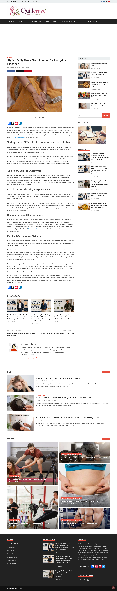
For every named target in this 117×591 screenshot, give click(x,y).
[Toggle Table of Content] (48, 117)
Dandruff (38, 376)
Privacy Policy (11, 554)
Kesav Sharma (51, 420)
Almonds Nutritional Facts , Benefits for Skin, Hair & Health (99, 84)
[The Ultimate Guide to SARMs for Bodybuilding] (84, 518)
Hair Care (22, 21)
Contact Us (11, 547)
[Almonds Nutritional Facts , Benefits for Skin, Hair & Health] (84, 82)
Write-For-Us (92, 21)
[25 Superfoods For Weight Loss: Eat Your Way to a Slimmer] (84, 93)
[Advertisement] (58, 40)
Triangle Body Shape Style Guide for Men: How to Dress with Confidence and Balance (64, 317)
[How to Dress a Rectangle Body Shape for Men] (84, 72)
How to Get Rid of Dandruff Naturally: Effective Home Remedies (63, 398)
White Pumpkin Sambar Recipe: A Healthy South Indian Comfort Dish (99, 205)
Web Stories (36, 1)
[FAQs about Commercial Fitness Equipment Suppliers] (32, 507)
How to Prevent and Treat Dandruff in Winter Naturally (60, 378)
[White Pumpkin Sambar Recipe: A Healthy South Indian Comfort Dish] (84, 203)
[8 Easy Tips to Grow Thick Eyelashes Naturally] (84, 104)
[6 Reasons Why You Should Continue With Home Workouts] (84, 452)
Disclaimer (10, 550)
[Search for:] (94, 115)
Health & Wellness (68, 21)
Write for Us (28, 1)
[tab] (83, 58)
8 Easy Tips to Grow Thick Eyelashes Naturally (99, 105)
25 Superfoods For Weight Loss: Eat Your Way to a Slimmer (99, 95)
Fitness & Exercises (14, 476)
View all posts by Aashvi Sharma (32, 358)
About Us (21, 1)
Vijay (24, 482)
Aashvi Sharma (25, 67)
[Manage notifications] (113, 587)
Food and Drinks (51, 21)
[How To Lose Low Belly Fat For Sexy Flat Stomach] (84, 485)
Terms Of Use (11, 560)
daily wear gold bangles (18, 137)
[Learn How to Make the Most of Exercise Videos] (32, 463)
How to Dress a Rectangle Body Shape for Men (99, 73)
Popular (83, 58)
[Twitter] (106, 2)
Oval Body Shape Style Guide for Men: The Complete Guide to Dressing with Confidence (17, 317)
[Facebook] (102, 2)
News (82, 21)
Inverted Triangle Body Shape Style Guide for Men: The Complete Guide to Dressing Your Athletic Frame (41, 318)
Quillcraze (23, 526)
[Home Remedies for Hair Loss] (84, 64)
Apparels (9, 57)
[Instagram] (104, 2)
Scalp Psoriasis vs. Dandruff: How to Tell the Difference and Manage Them (67, 417)
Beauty (11, 21)
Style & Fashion (35, 21)
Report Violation (12, 557)
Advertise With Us (13, 544)
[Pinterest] (109, 2)
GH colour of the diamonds (36, 229)
